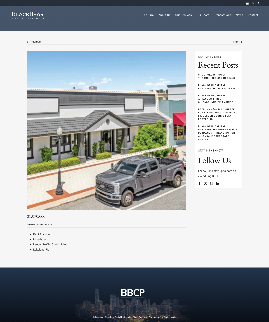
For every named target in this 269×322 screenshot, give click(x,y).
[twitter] (205, 183)
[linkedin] (247, 3)
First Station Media (167, 317)
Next (236, 42)
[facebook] (199, 183)
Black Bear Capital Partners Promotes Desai (216, 87)
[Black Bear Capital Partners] (133, 284)
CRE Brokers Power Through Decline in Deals (216, 76)
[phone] (259, 3)
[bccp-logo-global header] (28, 10)
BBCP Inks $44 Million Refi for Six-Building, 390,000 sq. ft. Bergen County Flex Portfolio (218, 114)
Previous (35, 42)
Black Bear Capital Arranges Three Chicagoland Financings (216, 99)
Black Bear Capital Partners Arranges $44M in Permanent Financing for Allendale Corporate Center (218, 133)
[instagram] (211, 183)
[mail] (253, 3)
